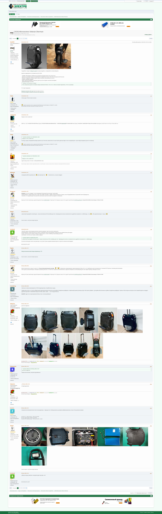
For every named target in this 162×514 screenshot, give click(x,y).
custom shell (63, 123)
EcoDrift (12, 42)
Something (13, 286)
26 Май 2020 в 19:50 (24, 42)
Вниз (11, 38)
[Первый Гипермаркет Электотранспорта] (11, 61)
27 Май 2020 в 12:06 (24, 114)
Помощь (141, 512)
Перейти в (132, 493)
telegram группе (33, 71)
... (22, 38)
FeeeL (11, 96)
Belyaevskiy (13, 366)
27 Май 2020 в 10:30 (24, 95)
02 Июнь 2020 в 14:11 (25, 248)
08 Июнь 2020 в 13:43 (25, 366)
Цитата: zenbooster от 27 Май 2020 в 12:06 (31, 137)
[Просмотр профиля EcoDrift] (11, 34)
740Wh (35, 361)
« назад (146, 34)
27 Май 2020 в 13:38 (24, 191)
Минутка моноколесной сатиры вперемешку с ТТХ (32, 251)
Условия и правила (147, 512)
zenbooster (13, 115)
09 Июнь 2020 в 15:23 (25, 473)
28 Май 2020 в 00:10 (24, 211)
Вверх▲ (152, 512)
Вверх (11, 488)
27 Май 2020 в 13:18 (24, 172)
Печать (151, 38)
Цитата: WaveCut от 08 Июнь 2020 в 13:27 (31, 368)
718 (11, 153)
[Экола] (11, 322)
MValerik (12, 172)
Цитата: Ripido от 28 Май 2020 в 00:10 (30, 237)
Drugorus (12, 191)
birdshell (12, 229)
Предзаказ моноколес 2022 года (27, 91)
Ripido (12, 211)
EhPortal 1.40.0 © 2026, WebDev (13, 512)
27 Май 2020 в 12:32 (24, 134)
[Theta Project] (11, 129)
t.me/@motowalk (46, 200)
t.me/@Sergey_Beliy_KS (78, 200)
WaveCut (12, 303)
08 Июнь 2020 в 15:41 (25, 408)
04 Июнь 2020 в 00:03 (25, 265)
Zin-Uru (12, 408)
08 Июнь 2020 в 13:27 (25, 303)
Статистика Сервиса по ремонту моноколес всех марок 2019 (32, 92)
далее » (150, 34)
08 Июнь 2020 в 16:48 (25, 425)
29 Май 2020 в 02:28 (24, 229)
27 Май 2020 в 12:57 (24, 153)
